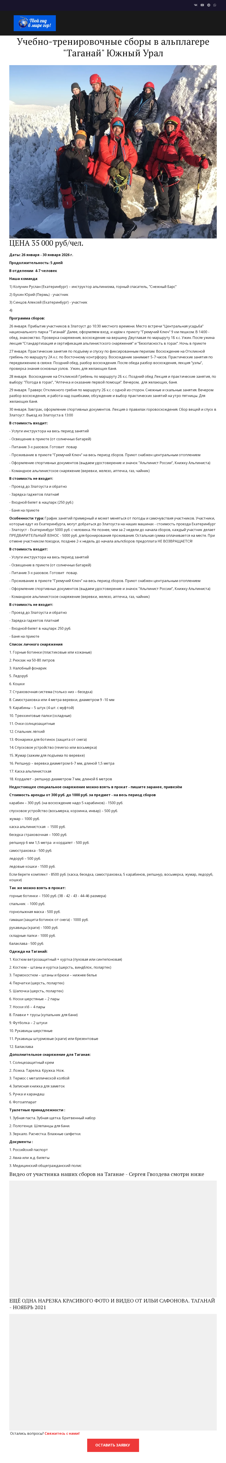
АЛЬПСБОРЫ (191, 23)
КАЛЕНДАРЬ (81, 23)
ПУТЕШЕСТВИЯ (160, 23)
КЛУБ (102, 23)
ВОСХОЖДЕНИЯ (127, 23)
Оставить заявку (113, 1445)
